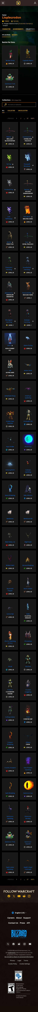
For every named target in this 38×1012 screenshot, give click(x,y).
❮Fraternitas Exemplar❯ (25, 23)
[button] (10, 56)
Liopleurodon (11, 17)
